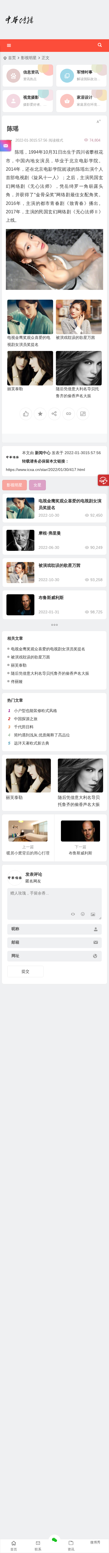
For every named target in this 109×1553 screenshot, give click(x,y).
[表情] (82, 914)
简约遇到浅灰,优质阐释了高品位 (42, 735)
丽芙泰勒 (15, 389)
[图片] (93, 914)
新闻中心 (43, 452)
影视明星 (29, 58)
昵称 (15, 928)
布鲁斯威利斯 (51, 597)
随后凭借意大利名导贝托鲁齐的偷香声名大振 (50, 673)
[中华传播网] (19, 19)
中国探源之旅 (25, 719)
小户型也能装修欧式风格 (35, 710)
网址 (15, 955)
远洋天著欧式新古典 (31, 743)
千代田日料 (24, 727)
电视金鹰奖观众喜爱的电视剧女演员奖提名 (48, 649)
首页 (12, 58)
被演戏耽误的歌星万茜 (75, 337)
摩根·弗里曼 (50, 533)
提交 (25, 971)
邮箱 (15, 942)
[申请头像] (96, 876)
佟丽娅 (17, 681)
